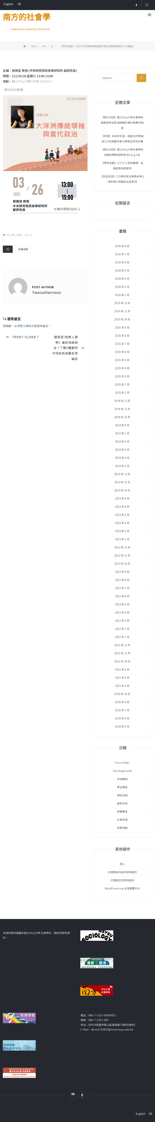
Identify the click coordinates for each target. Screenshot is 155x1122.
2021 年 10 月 (122, 661)
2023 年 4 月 (122, 523)
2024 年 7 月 (122, 433)
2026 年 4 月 (122, 278)
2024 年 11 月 (122, 409)
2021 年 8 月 (122, 677)
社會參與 (122, 819)
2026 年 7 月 (122, 254)
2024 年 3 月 (122, 458)
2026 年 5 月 (122, 270)
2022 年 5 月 (122, 604)
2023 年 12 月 (122, 474)
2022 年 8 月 (122, 580)
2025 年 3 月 (122, 376)
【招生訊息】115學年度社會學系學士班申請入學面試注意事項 (122, 178)
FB (19, 4)
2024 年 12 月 (122, 401)
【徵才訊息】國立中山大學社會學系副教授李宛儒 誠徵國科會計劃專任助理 (122, 122)
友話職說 (122, 779)
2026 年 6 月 (122, 262)
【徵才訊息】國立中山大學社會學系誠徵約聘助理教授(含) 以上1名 (122, 152)
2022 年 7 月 (122, 588)
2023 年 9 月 (122, 498)
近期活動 (23, 249)
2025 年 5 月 (122, 360)
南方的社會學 (26, 17)
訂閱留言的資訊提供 (122, 880)
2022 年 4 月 (122, 612)
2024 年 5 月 (122, 441)
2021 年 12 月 (122, 645)
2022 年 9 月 (122, 572)
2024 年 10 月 (122, 417)
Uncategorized (122, 771)
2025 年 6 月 (122, 352)
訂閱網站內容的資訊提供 (122, 872)
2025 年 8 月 (122, 335)
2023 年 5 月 (122, 515)
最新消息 (122, 803)
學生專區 (122, 787)
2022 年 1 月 (122, 637)
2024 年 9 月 (122, 425)
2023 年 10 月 (122, 490)
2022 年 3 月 (122, 620)
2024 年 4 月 (122, 449)
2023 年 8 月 (122, 506)
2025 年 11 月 (122, 311)
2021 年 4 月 (122, 686)
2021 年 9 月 (122, 669)
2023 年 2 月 (122, 539)
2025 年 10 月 (122, 319)
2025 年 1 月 (122, 392)
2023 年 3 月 (122, 531)
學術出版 (122, 795)
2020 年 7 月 (122, 710)
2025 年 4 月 (122, 368)
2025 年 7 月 (122, 344)
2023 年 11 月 (122, 482)
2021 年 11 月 (122, 653)
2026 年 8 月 (122, 246)
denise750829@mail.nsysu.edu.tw (112, 1029)
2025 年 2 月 (122, 384)
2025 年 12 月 (122, 303)
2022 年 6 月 (122, 596)
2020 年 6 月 (122, 718)
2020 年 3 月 (122, 726)
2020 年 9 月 (122, 702)
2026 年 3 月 (122, 287)
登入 (23, 326)
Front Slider (122, 762)
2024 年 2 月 (122, 466)
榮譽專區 (122, 811)
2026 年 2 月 (122, 295)
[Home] (25, 46)
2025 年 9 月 (122, 327)
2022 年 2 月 (122, 629)
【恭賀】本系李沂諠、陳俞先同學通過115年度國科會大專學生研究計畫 (122, 138)
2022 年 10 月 (122, 563)
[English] (131, 5)
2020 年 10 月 (122, 694)
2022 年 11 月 (122, 555)
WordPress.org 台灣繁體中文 (122, 888)
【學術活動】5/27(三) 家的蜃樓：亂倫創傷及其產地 (122, 165)
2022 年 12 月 (122, 547)
